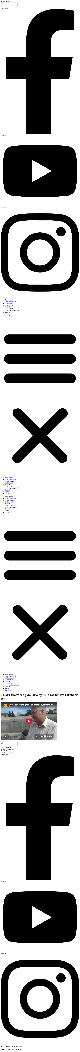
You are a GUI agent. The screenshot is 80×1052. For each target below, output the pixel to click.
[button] (40, 396)
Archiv (7, 314)
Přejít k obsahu (5, 1)
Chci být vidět (9, 305)
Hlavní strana (9, 300)
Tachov (11, 309)
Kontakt (7, 312)
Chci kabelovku (9, 303)
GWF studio (10, 1049)
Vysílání (7, 307)
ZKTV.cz (8, 316)
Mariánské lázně (14, 310)
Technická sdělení (10, 302)
